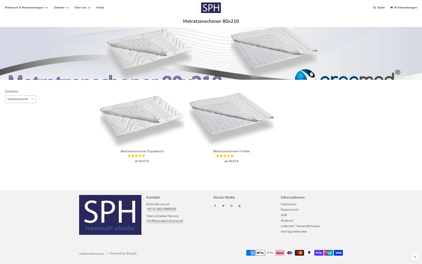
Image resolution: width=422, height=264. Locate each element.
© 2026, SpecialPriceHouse (91, 253)
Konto (100, 7)
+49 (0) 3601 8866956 (161, 209)
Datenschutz (290, 209)
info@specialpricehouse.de (164, 221)
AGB (284, 215)
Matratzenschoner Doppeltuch (142, 151)
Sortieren (11, 91)
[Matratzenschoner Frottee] (231, 116)
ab (142, 161)
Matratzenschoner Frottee (231, 151)
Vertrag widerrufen (294, 231)
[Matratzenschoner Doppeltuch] (142, 116)
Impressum (289, 204)
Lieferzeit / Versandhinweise (300, 226)
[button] (137, 156)
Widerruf (287, 220)
